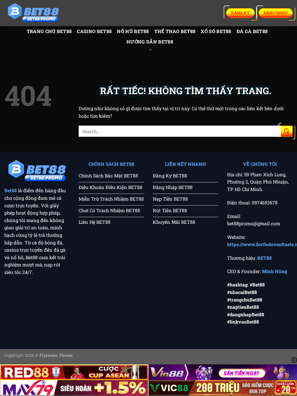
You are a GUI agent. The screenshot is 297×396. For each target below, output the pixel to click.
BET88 (264, 258)
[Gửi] (287, 131)
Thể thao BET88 (174, 31)
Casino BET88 (94, 31)
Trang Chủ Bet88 (49, 31)
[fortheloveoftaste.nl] (33, 13)
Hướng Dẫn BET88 (149, 42)
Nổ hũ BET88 (133, 31)
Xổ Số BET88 (216, 31)
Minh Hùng (274, 271)
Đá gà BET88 (252, 31)
